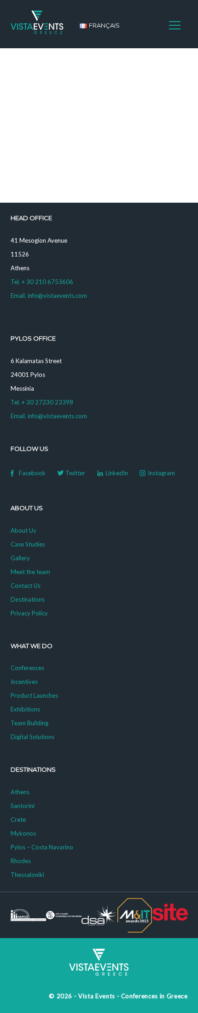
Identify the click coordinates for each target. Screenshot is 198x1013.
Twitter (75, 473)
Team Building (29, 723)
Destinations (28, 599)
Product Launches (34, 695)
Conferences (27, 668)
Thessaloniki (27, 874)
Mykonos (23, 833)
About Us (23, 530)
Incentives (24, 681)
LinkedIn (116, 473)
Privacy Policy (29, 613)
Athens (20, 792)
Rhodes (21, 861)
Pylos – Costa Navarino (42, 847)
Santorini (23, 805)
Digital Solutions (32, 736)
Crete (18, 819)
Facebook (32, 473)
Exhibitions (25, 709)
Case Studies (28, 544)
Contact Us (26, 585)
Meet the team (30, 571)
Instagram (161, 473)
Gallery (20, 558)
